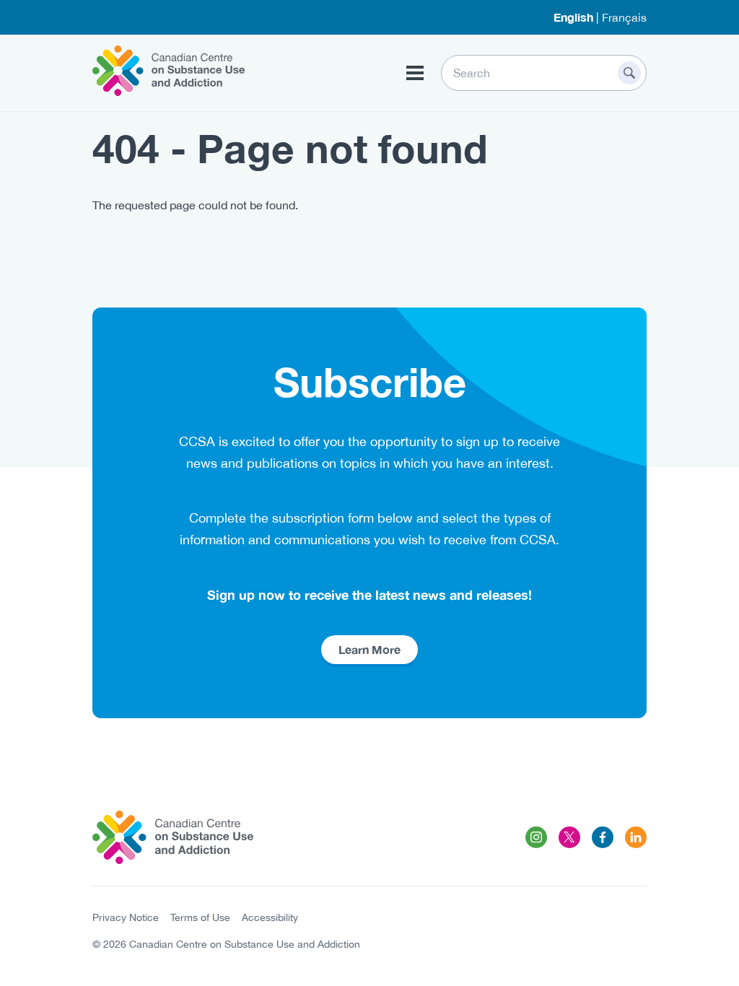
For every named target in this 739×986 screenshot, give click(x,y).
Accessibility (270, 917)
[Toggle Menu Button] (415, 73)
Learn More (369, 649)
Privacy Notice (125, 917)
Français (624, 17)
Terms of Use (200, 917)
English (573, 17)
